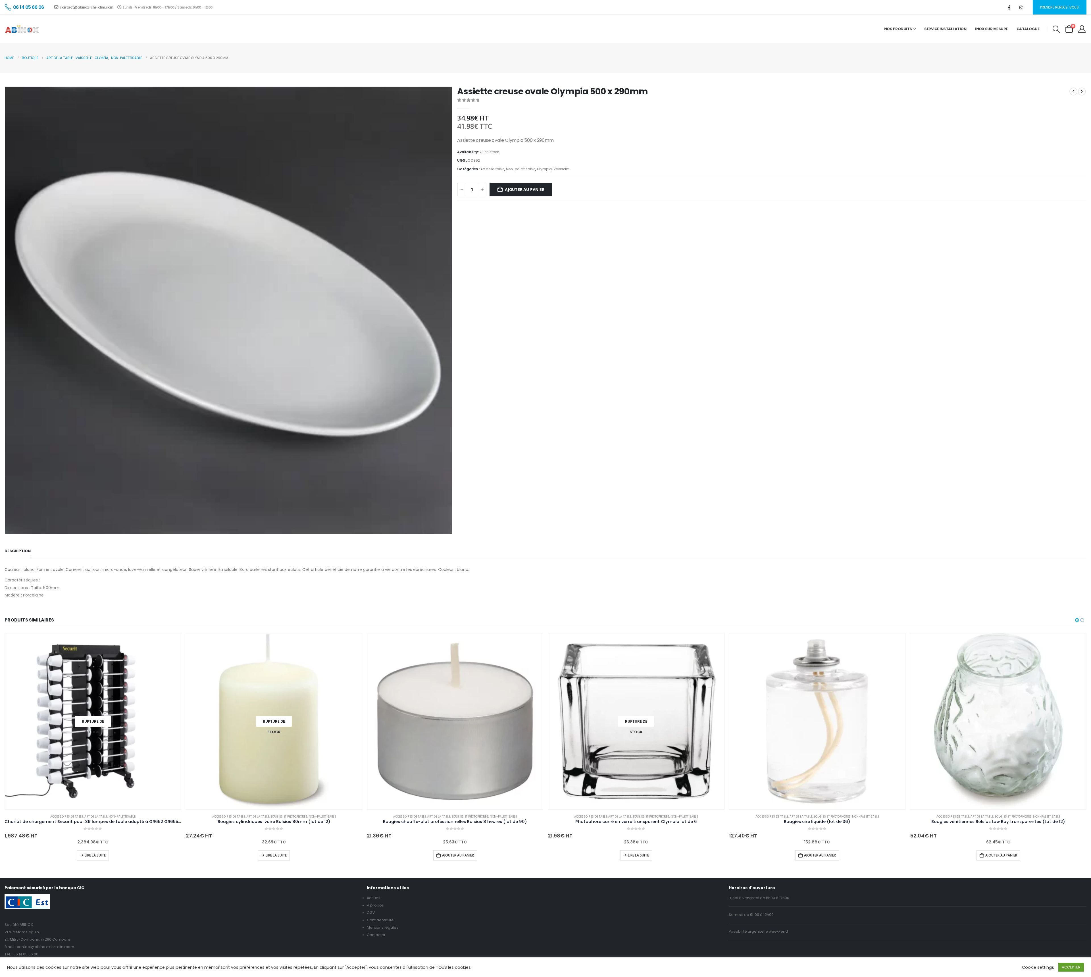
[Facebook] (1009, 7)
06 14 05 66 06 (25, 954)
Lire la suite (95, 855)
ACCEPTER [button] (1071, 967)
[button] (1056, 29)
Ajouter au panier (524, 189)
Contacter (376, 934)
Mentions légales (382, 927)
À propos (375, 905)
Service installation (945, 29)
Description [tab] (18, 551)
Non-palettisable (520, 169)
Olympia (544, 169)
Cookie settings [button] (1038, 967)
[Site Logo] (22, 29)
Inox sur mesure (991, 29)
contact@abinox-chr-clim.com (86, 7)
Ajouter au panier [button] (458, 855)
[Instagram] (1021, 7)
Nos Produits (898, 29)
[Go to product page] (455, 721)
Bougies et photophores (288, 816)
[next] (1082, 91)
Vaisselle (561, 169)
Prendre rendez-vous (1059, 7)
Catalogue (1028, 29)
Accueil (373, 897)
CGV (371, 912)
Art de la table (492, 169)
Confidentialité (380, 920)
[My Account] (1082, 29)
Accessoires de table (66, 816)
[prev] (1073, 91)
